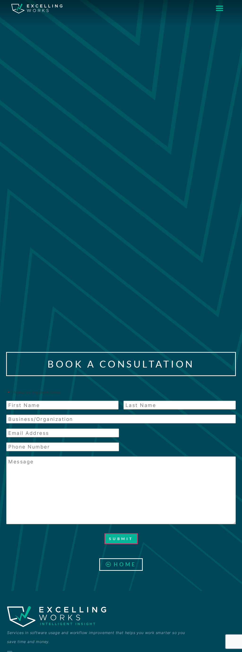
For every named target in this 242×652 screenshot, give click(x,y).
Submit (121, 538)
